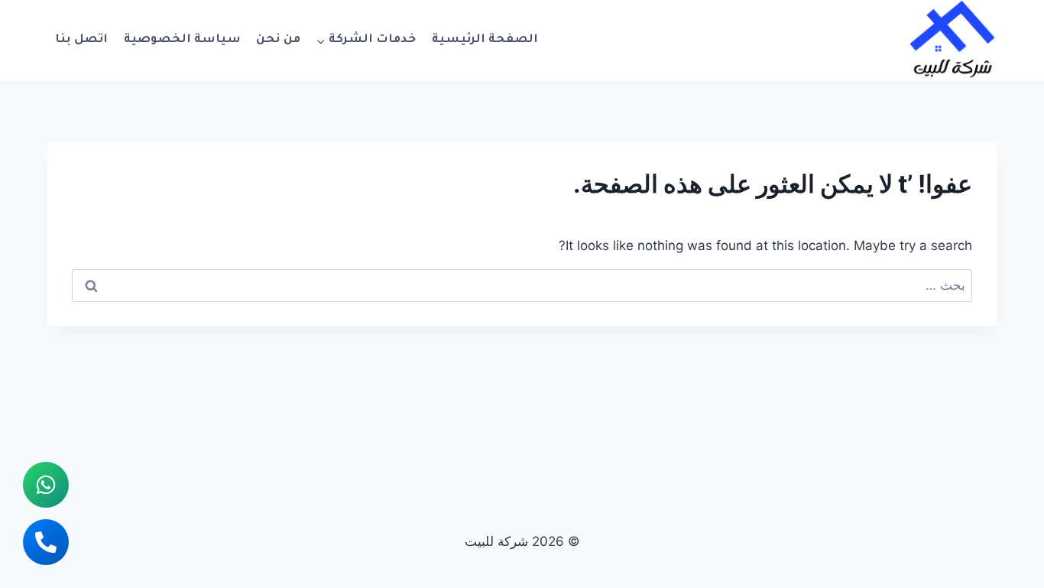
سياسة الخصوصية (182, 40)
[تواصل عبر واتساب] (46, 485)
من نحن (278, 40)
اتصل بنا (81, 40)
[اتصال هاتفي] (46, 542)
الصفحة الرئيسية (485, 40)
